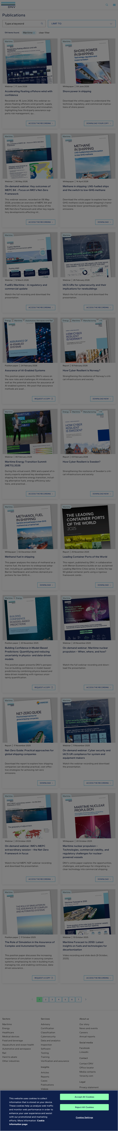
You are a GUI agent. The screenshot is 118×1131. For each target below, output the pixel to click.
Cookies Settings (84, 1117)
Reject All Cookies (84, 1107)
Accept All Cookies (84, 1097)
